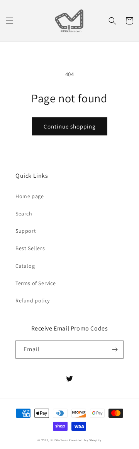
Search (23, 213)
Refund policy (32, 300)
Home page (29, 196)
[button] (9, 20)
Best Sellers (30, 248)
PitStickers (59, 440)
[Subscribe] (114, 350)
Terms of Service (35, 283)
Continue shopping (70, 126)
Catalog (25, 265)
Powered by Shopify (85, 440)
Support (25, 230)
